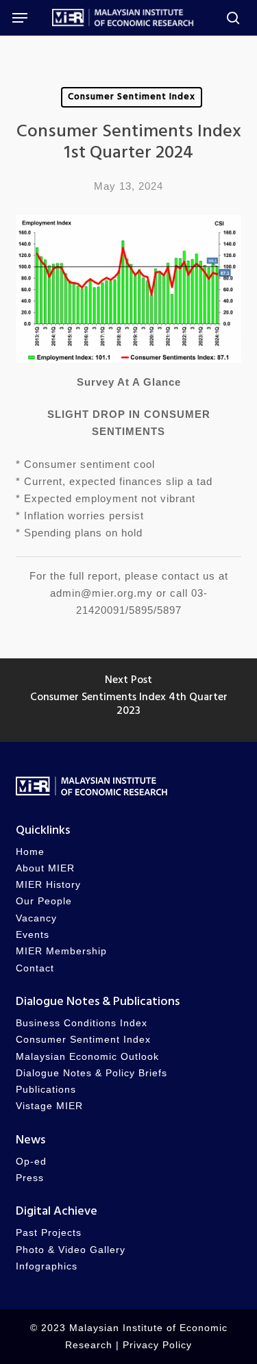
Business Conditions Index (81, 1023)
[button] (19, 18)
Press (30, 1178)
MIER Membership (61, 951)
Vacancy (36, 918)
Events (32, 935)
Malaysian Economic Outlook (87, 1057)
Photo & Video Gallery (70, 1250)
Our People (44, 901)
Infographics (46, 1266)
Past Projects (49, 1233)
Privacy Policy (157, 1345)
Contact (35, 968)
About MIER (45, 868)
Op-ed (31, 1161)
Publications (46, 1089)
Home (30, 852)
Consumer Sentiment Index (131, 97)
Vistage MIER (49, 1106)
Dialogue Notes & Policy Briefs (91, 1073)
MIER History (48, 885)
